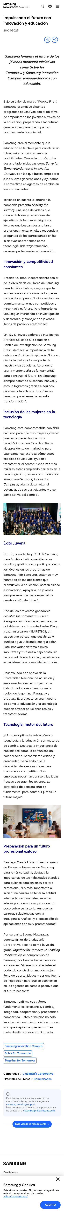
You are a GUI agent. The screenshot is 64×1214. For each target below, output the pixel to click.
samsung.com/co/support (20, 1104)
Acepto (50, 1204)
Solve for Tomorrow (18, 1053)
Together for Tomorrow (20, 1060)
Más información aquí (15, 1196)
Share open (55, 40)
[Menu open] (57, 6)
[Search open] (42, 6)
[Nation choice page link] (50, 6)
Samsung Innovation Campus (23, 1046)
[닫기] (58, 1179)
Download (47, 40)
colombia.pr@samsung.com (39, 1110)
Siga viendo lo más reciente (30, 1124)
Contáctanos (10, 1172)
